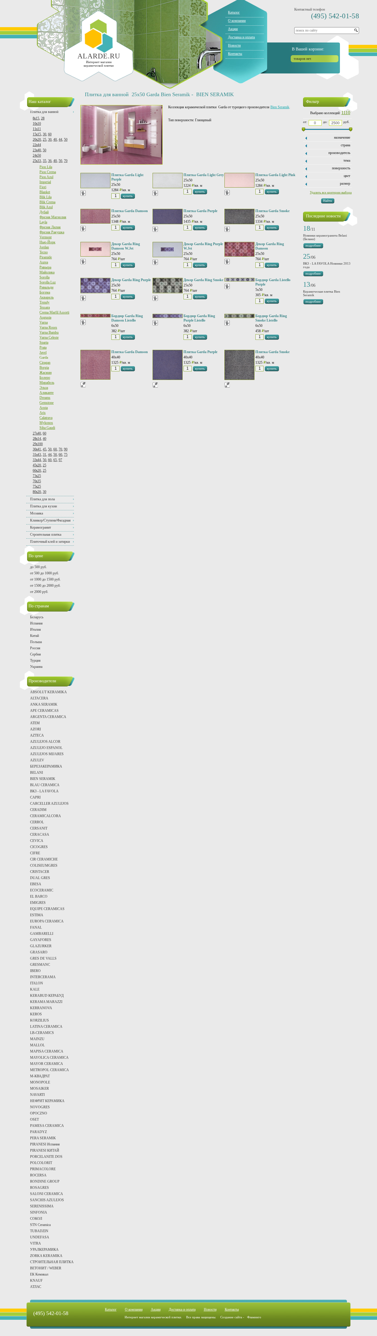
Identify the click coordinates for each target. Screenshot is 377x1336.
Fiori (42, 187)
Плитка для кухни (43, 506)
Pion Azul (46, 177)
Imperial (45, 182)
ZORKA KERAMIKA (46, 1256)
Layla (43, 222)
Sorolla (44, 277)
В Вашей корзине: (308, 49)
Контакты (235, 54)
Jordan (44, 247)
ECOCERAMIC (41, 890)
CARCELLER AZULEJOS (49, 803)
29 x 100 (38, 444)
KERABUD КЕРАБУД (47, 996)
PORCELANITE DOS (46, 1157)
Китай (34, 636)
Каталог (234, 12)
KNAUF (36, 1280)
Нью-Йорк (47, 242)
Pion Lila (45, 167)
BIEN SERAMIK (42, 779)
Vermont (45, 237)
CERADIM (38, 810)
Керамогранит (40, 527)
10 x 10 (37, 124)
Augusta (45, 317)
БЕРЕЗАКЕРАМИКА (46, 766)
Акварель (46, 297)
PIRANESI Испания (45, 1144)
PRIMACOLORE (43, 1169)
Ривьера (45, 267)
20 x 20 (37, 139)
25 (44, 139)
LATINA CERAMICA (46, 1026)
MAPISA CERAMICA (46, 1051)
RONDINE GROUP (44, 1181)
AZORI (35, 729)
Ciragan (44, 362)
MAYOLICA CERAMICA (49, 1057)
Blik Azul (46, 207)
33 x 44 (37, 460)
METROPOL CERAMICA (49, 1070)
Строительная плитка (45, 534)
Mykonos (46, 423)
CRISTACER (39, 872)
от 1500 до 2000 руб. (45, 585)
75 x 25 (37, 486)
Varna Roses (48, 327)
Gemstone (46, 403)
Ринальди (46, 287)
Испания (36, 623)
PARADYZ (38, 1132)
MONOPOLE (40, 1082)
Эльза (43, 388)
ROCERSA (38, 1175)
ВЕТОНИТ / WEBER (45, 1268)
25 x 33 (37, 161)
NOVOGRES (40, 1107)
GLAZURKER (41, 946)
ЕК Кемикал (39, 1274)
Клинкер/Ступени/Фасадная (50, 520)
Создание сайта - (240, 1317)
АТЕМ (35, 723)
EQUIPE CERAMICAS (47, 909)
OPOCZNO (38, 1113)
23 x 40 (37, 150)
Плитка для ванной (44, 112)
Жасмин (45, 373)
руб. (346, 122)
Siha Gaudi (47, 428)
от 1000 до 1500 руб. (45, 579)
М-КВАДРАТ (40, 1076)
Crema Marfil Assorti (54, 312)
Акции (233, 29)
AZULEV (37, 760)
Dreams (44, 398)
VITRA (35, 1243)
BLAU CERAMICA (44, 785)
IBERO (35, 971)
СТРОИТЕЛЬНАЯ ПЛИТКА (52, 1262)
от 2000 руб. (39, 592)
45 (44, 449)
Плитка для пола (42, 499)
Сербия (35, 654)
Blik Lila (45, 197)
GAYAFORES (40, 940)
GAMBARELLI (41, 934)
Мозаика (36, 513)
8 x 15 (36, 118)
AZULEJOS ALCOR (45, 742)
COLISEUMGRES (43, 865)
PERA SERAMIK (43, 1138)
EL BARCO (38, 896)
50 (65, 139)
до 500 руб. (38, 567)
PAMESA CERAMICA (47, 1126)
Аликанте (46, 393)
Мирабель (46, 383)
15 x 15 (37, 134)
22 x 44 (37, 145)
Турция (35, 660)
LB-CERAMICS (42, 1033)
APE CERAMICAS (44, 711)
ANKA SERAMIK (43, 704)
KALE (34, 989)
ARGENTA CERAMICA (48, 717)
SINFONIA (38, 1212)
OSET (34, 1119)
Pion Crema (47, 172)
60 (50, 134)
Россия (35, 648)
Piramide (45, 257)
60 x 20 (37, 470)
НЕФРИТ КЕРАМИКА (47, 1101)
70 (65, 161)
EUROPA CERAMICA (47, 921)
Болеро (44, 378)
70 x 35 (37, 481)
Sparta (43, 342)
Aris (42, 413)
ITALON (36, 983)
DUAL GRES (40, 878)
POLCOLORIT (41, 1163)
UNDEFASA (39, 1237)
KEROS (36, 1014)
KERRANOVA (41, 1008)
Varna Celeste (49, 337)
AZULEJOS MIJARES (47, 754)
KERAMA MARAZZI (46, 1002)
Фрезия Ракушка (51, 232)
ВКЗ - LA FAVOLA (44, 791)
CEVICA (36, 841)
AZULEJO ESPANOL (46, 748)
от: (305, 122)
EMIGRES (38, 903)
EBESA (35, 884)
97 (60, 460)
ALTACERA (39, 698)
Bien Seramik (279, 107)
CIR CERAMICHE (44, 859)
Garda (43, 357)
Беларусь (36, 617)
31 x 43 (37, 455)
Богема (44, 292)
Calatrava (45, 418)
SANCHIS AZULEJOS (47, 1200)
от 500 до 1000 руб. (44, 573)
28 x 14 (37, 439)
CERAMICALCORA (45, 816)
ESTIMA (36, 915)
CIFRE (35, 853)
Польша (36, 642)
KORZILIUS (39, 1020)
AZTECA (37, 735)
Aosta (43, 408)
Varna (43, 322)
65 (55, 460)
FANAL (36, 927)
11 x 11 (37, 129)
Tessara (44, 307)
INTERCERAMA (43, 977)
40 (55, 139)
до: (325, 122)
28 (42, 118)
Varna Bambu (49, 332)
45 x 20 (37, 465)
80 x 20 (37, 492)
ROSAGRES (39, 1188)
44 (60, 139)
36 (50, 161)
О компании (237, 21)
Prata (43, 347)
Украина (36, 667)
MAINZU (37, 1039)
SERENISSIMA (42, 1206)
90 (65, 449)
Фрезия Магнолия (52, 217)
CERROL (37, 822)
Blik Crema (47, 202)
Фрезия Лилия (50, 227)
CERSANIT (38, 828)
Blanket (44, 192)
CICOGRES (39, 847)
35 (44, 161)
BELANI (36, 773)
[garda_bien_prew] (121, 163)
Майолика (46, 272)
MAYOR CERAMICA (46, 1064)
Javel (43, 352)
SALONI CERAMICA (46, 1194)
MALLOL (37, 1045)
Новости (234, 45)
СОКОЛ (36, 1219)
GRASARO (38, 952)
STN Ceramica (40, 1225)
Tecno (43, 252)
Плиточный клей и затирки (50, 542)
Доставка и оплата (241, 37)
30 (44, 134)
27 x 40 (37, 433)
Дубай (44, 212)
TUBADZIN (39, 1231)
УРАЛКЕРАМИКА (44, 1250)
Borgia (44, 367)
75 (65, 455)
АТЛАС (35, 1287)
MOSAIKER (39, 1088)
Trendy (44, 302)
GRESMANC (40, 965)
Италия (35, 629)
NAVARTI (37, 1095)
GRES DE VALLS (43, 958)
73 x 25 (37, 476)
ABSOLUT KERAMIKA (48, 692)
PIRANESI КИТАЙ (44, 1150)
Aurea (43, 262)
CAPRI (35, 797)
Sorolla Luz (47, 282)
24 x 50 (37, 155)
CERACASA (39, 834)
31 (44, 455)
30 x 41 (37, 449)
